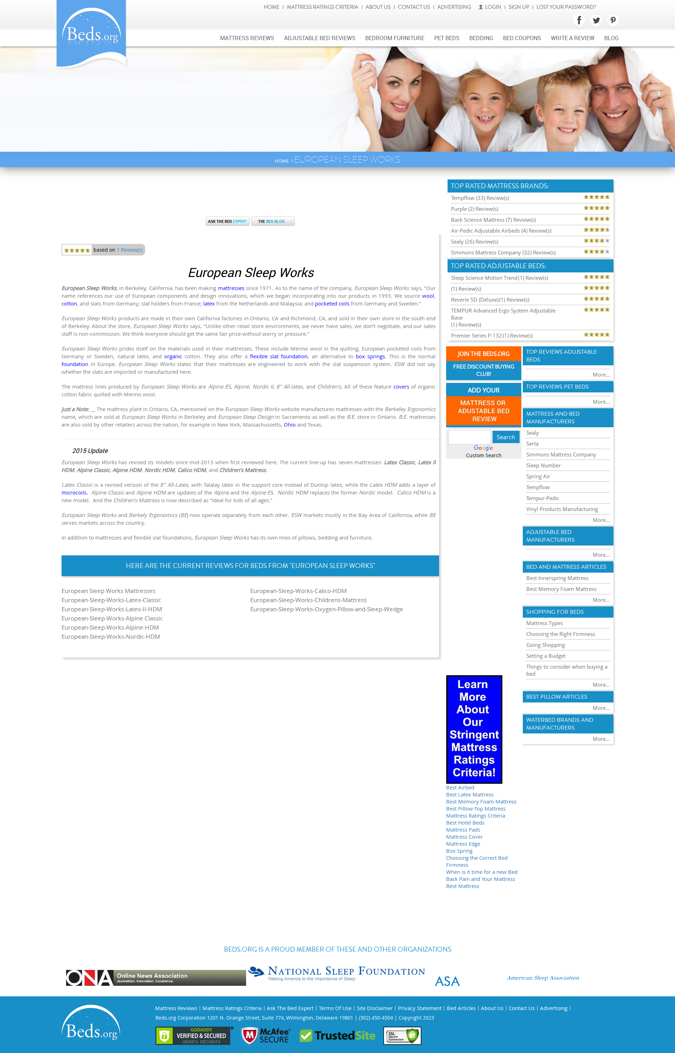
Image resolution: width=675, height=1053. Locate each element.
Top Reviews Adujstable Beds (561, 356)
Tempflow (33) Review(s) (480, 197)
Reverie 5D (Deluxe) (475, 299)
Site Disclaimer (375, 1008)
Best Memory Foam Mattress (481, 801)
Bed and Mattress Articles (566, 567)
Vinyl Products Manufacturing (562, 508)
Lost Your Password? (566, 7)
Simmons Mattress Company (561, 454)
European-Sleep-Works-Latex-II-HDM (112, 609)
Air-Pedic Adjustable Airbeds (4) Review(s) (501, 230)
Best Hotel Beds (465, 822)
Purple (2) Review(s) (474, 208)
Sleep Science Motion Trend (484, 277)
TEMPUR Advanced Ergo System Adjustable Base (503, 314)
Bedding (481, 38)
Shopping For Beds (555, 612)
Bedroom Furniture (394, 38)
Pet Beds (446, 38)
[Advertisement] (250, 195)
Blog (611, 38)
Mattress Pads (463, 829)
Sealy (532, 432)
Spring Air (538, 476)
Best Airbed (460, 787)
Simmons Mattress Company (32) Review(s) (503, 252)
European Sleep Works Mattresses (108, 591)
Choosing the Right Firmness (560, 633)
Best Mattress (462, 885)
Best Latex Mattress (470, 794)
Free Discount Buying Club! (483, 370)
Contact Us (414, 7)
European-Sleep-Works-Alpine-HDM (110, 627)
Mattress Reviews (247, 38)
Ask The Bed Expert (290, 1008)
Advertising (454, 7)
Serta (532, 443)
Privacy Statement (420, 1008)
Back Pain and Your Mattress (480, 878)
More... (601, 374)
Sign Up (519, 7)
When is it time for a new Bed (482, 871)
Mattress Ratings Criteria (322, 7)
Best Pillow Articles (556, 697)
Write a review (572, 38)
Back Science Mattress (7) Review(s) (493, 219)
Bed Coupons (522, 38)
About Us (378, 7)
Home (271, 7)
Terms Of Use (335, 1008)
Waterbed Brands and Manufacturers (559, 724)
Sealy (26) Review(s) (474, 241)
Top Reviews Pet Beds (557, 387)
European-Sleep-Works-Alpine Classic (112, 618)
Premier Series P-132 (476, 335)
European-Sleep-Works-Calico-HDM (298, 591)
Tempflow (538, 487)
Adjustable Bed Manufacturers (550, 536)
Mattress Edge (463, 843)
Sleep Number (543, 465)
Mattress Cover (464, 836)
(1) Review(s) (533, 277)
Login (493, 7)
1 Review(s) (130, 249)
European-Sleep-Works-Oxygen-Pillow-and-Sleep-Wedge (326, 609)
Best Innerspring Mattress (557, 577)
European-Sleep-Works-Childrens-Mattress (308, 600)
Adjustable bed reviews (319, 38)
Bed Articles (461, 1008)
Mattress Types (544, 622)
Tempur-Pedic (542, 498)
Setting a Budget (546, 655)
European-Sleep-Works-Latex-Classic (111, 600)
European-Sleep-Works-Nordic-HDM (111, 636)
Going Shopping (545, 644)
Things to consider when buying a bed (567, 670)
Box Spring (459, 850)
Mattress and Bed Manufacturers (553, 417)
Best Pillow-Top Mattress (476, 808)
